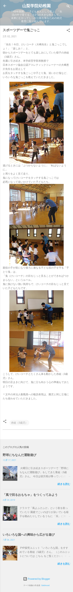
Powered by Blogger (38, 578)
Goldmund (45, 585)
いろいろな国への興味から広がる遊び (29, 534)
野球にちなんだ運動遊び (19, 455)
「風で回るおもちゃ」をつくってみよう (30, 494)
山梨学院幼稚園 (36, 5)
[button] (68, 31)
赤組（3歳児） (19, 422)
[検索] (68, 7)
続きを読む (64, 484)
